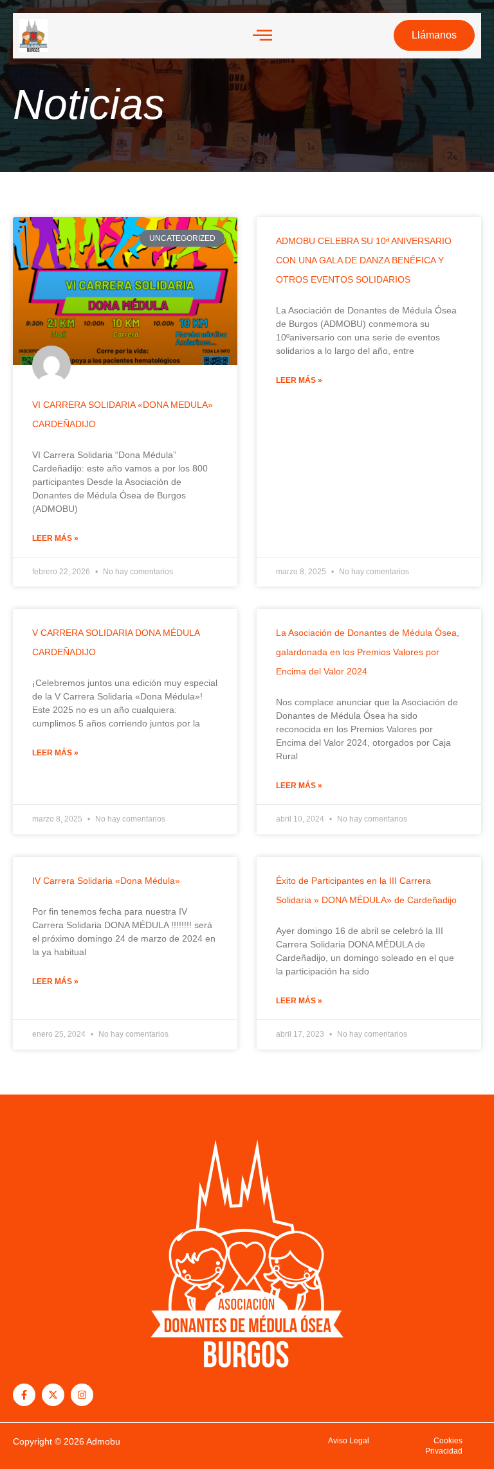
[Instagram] (82, 1395)
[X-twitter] (53, 1395)
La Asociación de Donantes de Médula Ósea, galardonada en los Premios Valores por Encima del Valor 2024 (367, 652)
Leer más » (55, 538)
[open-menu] (262, 35)
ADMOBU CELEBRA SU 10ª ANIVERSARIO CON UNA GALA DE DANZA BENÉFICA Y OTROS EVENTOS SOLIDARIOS (364, 260)
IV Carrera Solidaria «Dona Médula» (106, 880)
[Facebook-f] (24, 1395)
